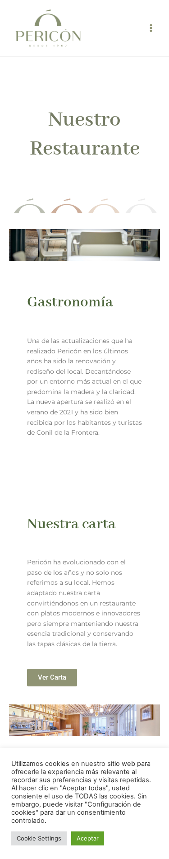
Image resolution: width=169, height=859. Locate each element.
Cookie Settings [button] (39, 838)
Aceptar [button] (88, 838)
